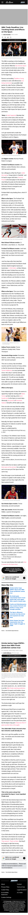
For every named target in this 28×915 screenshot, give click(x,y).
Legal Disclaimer (22, 890)
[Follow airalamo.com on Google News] (24, 578)
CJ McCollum (12, 268)
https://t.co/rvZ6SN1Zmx (8, 555)
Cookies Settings (6, 897)
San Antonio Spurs (20, 65)
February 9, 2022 (6, 558)
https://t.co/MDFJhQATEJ (9, 428)
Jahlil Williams (7, 653)
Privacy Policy (5, 887)
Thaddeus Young (19, 78)
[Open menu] (2, 2)
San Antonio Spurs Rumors (12, 630)
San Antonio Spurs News (11, 872)
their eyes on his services (8, 467)
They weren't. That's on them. (10, 841)
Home (2, 630)
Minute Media (8, 901)
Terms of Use (21, 887)
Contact (19, 884)
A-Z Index (20, 892)
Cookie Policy (5, 890)
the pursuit (11, 400)
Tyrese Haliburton (6, 370)
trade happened (11, 115)
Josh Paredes (7, 34)
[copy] (11, 37)
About (3, 884)
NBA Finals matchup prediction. (16, 688)
